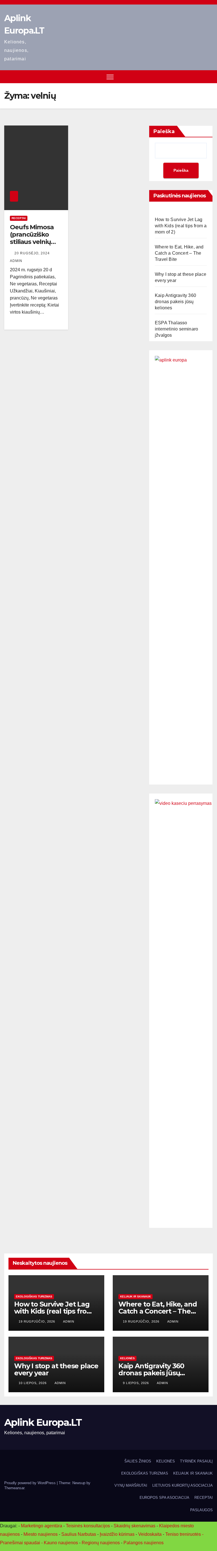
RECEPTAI (19, 218)
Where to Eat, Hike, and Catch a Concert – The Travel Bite (179, 253)
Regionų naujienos (101, 1542)
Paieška (164, 131)
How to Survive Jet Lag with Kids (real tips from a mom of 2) (181, 225)
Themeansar (14, 1488)
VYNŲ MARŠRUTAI (130, 1485)
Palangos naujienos (143, 1542)
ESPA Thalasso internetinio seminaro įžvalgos (176, 329)
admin (68, 1321)
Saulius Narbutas (78, 1534)
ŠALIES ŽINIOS (137, 1461)
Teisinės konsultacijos (88, 1525)
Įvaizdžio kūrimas (117, 1534)
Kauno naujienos (61, 1542)
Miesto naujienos (40, 1534)
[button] (209, 76)
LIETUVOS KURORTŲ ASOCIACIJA (182, 1485)
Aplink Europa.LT (43, 1422)
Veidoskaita (150, 1534)
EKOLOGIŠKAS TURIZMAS (34, 1296)
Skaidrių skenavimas (134, 1525)
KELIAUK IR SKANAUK (135, 1296)
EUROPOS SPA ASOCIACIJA (164, 1497)
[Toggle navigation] (110, 76)
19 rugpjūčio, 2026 (37, 1321)
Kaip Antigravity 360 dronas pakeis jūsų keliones (175, 301)
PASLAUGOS (201, 1510)
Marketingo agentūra (41, 1525)
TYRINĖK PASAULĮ (196, 1461)
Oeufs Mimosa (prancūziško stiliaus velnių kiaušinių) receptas (32, 242)
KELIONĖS (127, 1358)
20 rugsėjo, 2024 (32, 253)
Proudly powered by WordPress (30, 1483)
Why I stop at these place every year (56, 1369)
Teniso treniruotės (183, 1534)
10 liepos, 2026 (33, 1383)
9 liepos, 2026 (136, 1383)
